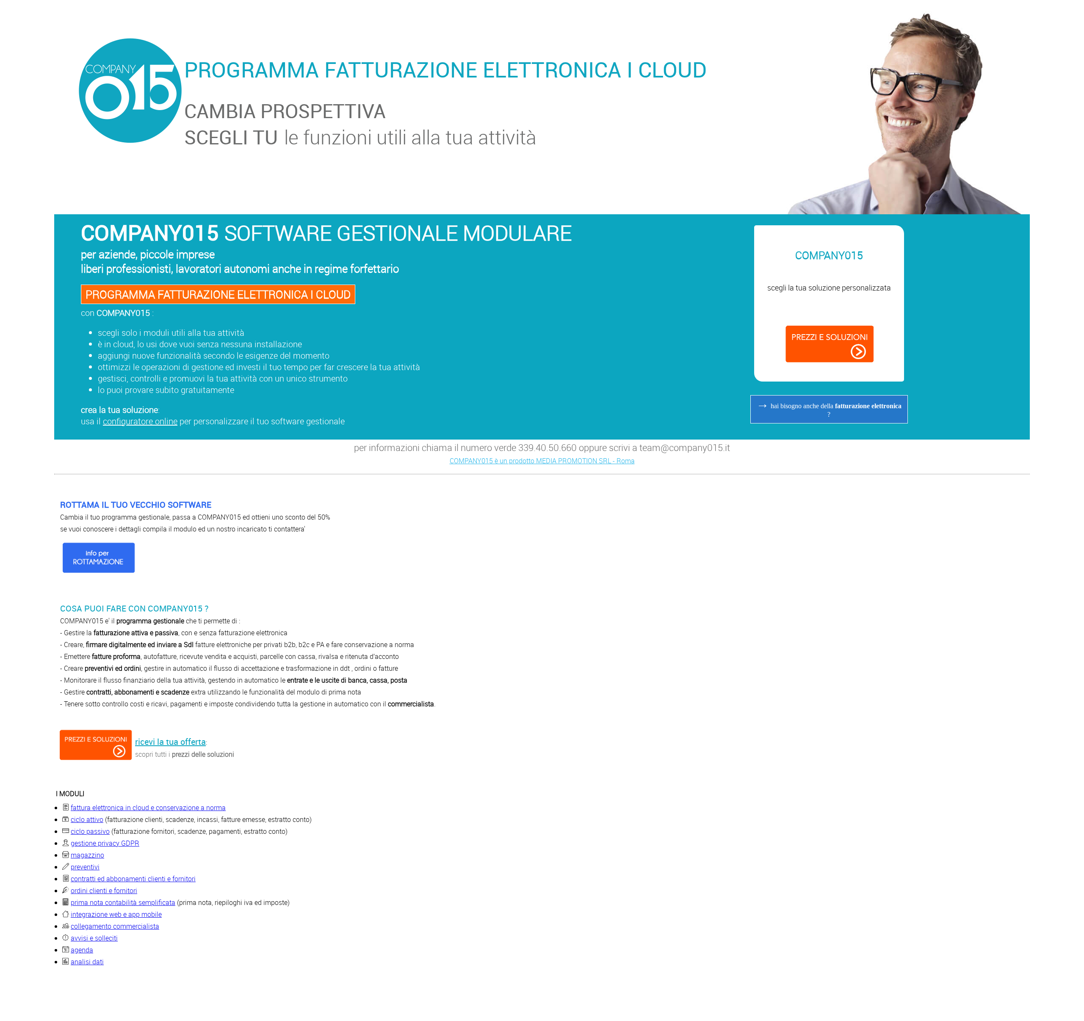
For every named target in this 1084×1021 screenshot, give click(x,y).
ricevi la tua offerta (170, 741)
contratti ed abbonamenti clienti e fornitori (133, 878)
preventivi (85, 867)
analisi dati (87, 961)
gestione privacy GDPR (105, 843)
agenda (82, 950)
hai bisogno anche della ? (828, 407)
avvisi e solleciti (94, 938)
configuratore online (140, 421)
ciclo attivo (87, 819)
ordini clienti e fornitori (104, 890)
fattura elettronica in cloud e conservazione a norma (148, 807)
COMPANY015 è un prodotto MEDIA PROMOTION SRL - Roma (542, 460)
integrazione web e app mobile (116, 914)
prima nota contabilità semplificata (123, 902)
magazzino (87, 855)
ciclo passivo (90, 831)
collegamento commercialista (115, 926)
